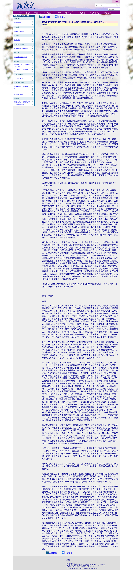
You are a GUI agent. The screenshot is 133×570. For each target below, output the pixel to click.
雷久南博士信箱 (18, 78)
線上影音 (69, 12)
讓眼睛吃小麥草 (18, 94)
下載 (59, 12)
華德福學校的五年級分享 (20, 57)
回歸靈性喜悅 (17, 23)
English (116, 1)
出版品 (37, 12)
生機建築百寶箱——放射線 (21, 48)
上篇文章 (61, 17)
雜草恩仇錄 (17, 40)
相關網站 (107, 12)
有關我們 (82, 12)
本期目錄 (46, 17)
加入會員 (94, 12)
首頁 (28, 12)
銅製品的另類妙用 (19, 31)
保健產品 (48, 12)
